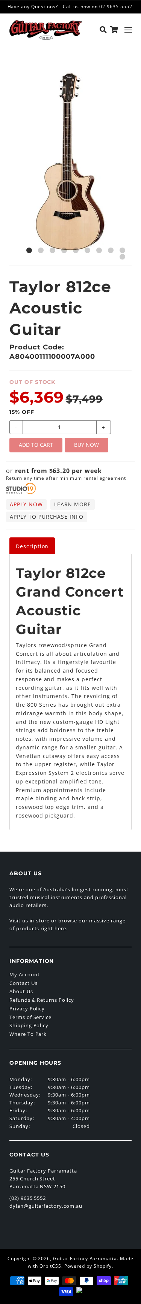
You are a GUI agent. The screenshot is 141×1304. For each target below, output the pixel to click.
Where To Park (28, 1034)
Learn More (72, 504)
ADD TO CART (36, 444)
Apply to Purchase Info (46, 516)
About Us (21, 991)
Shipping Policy (29, 1025)
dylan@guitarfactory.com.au (45, 1206)
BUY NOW (86, 444)
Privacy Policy (27, 1008)
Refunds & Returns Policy (41, 1000)
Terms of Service (30, 1017)
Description (32, 546)
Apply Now (26, 504)
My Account (24, 974)
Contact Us (23, 983)
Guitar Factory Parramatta (85, 1258)
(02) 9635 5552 (27, 1198)
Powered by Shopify (88, 1266)
